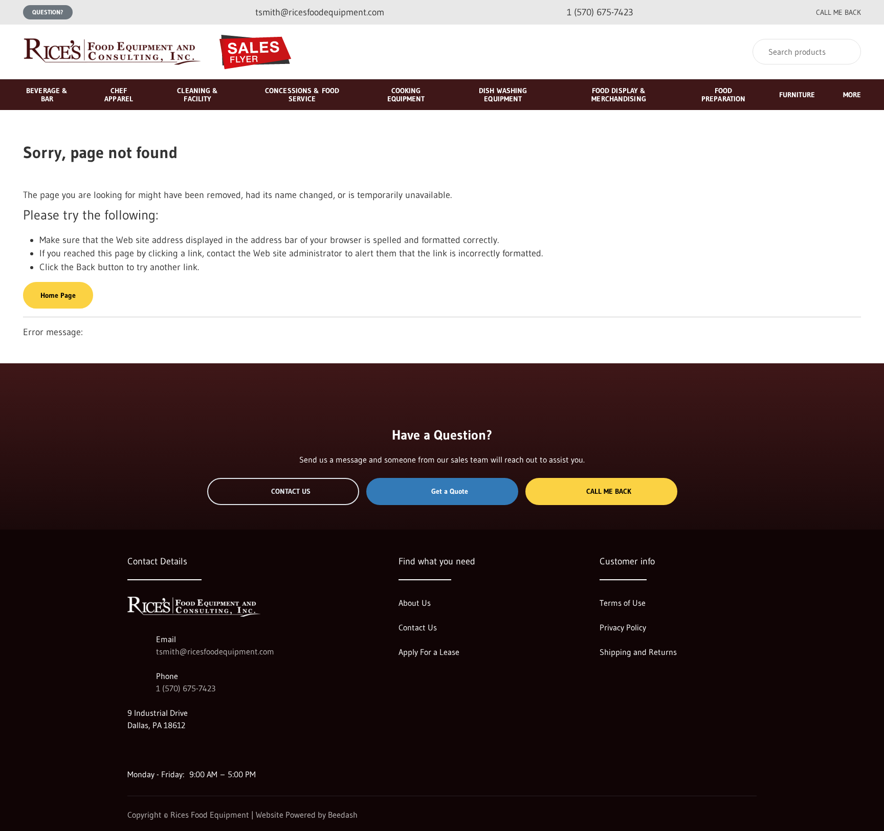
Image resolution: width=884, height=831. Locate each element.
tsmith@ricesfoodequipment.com (215, 651)
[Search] (846, 51)
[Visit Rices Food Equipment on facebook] (153, 750)
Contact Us (291, 491)
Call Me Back (608, 491)
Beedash (343, 815)
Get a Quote (449, 491)
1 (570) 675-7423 (185, 688)
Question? (47, 12)
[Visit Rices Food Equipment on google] (132, 750)
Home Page (58, 295)
